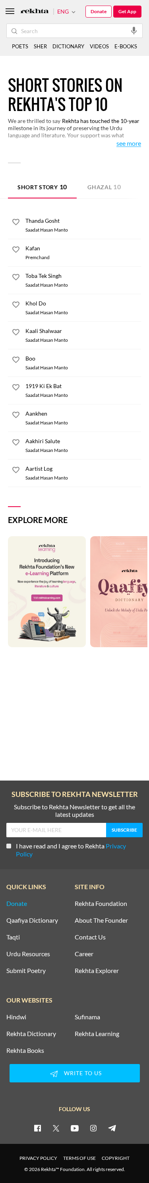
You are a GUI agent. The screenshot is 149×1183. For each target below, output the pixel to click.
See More (128, 143)
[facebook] (37, 1128)
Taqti (13, 937)
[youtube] (74, 1128)
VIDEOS (99, 46)
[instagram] (93, 1128)
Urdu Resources (28, 954)
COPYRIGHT (116, 1158)
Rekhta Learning (97, 1033)
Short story (42, 186)
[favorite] (16, 223)
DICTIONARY (68, 46)
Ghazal (104, 186)
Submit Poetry (26, 970)
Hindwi (16, 1017)
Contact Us (90, 937)
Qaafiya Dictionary (32, 920)
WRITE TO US (83, 1073)
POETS (20, 46)
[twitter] (56, 1128)
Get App (127, 11)
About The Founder (101, 920)
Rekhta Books (25, 1050)
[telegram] (112, 1128)
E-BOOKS (125, 46)
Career (84, 954)
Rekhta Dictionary (31, 1033)
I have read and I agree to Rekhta (71, 850)
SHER (40, 46)
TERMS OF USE (79, 1158)
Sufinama (87, 1017)
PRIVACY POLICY (38, 1158)
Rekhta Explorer (97, 970)
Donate (98, 11)
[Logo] (34, 11)
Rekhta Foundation (101, 903)
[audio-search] (134, 30)
